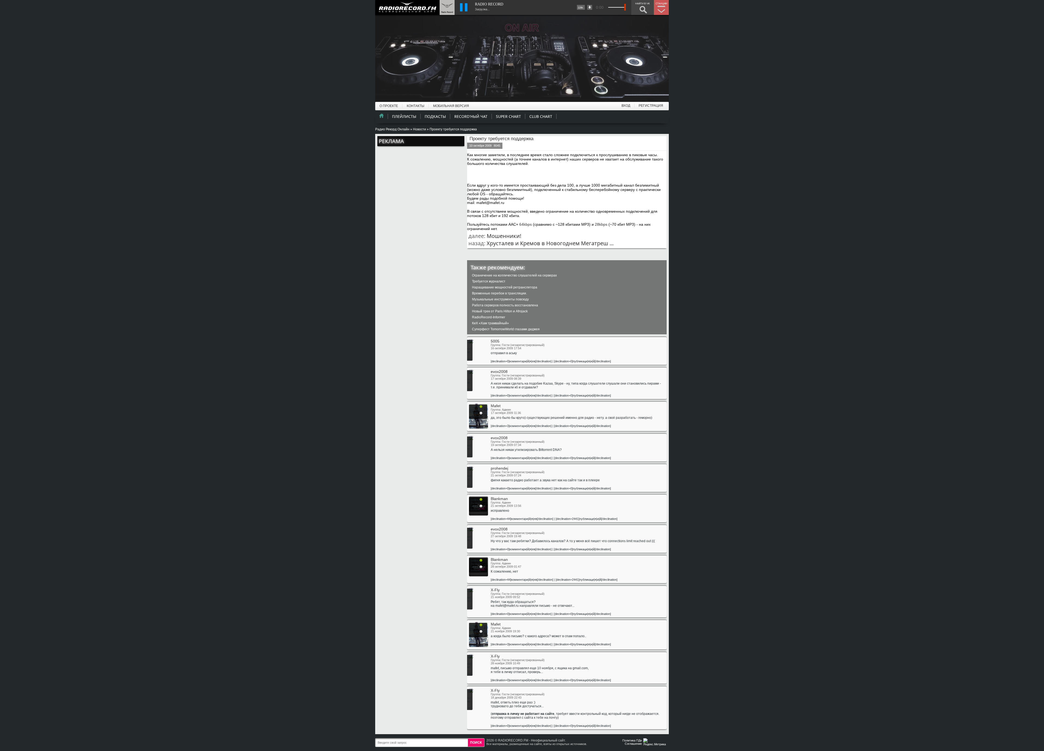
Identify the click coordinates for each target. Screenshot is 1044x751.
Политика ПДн (632, 740)
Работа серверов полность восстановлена (505, 305)
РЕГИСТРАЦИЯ (651, 106)
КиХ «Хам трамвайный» (490, 323)
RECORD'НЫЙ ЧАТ (470, 116)
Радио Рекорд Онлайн (392, 129)
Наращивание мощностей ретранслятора (504, 287)
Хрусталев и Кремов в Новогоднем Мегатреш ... (550, 243)
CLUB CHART (540, 116)
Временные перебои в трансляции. (499, 293)
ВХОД (626, 106)
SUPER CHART (508, 116)
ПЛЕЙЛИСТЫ (404, 116)
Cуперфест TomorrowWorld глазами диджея (506, 329)
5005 (495, 341)
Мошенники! (504, 236)
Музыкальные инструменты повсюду (500, 299)
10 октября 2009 (480, 145)
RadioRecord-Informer (488, 317)
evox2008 (499, 371)
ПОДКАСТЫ (435, 116)
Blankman (499, 499)
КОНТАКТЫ (415, 106)
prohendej (499, 468)
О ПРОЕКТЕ (389, 106)
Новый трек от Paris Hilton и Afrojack (500, 311)
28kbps (601, 224)
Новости (419, 129)
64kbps (525, 224)
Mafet (496, 406)
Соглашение (633, 743)
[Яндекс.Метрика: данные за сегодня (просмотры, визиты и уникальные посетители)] (655, 742)
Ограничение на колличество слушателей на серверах (514, 275)
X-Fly (495, 590)
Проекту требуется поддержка (501, 138)
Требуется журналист (488, 281)
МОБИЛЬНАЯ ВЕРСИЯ (451, 106)
